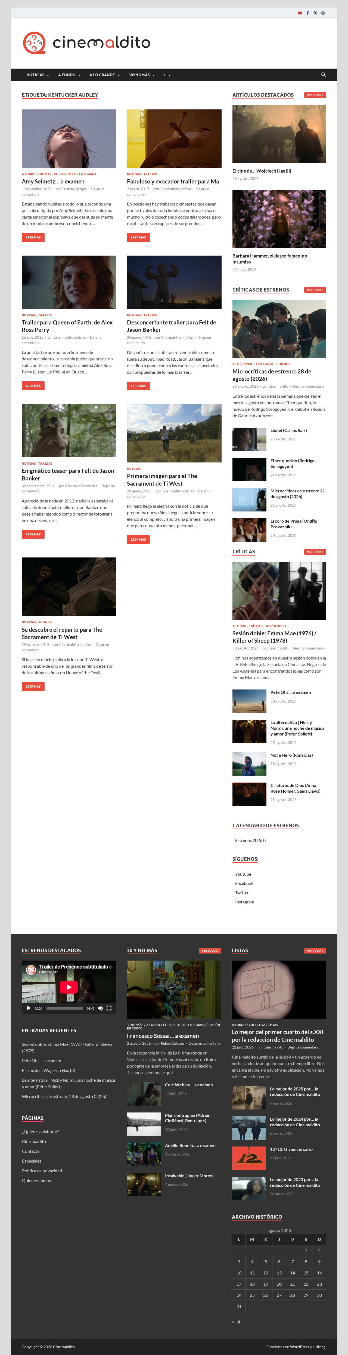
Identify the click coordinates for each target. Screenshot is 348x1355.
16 (319, 1272)
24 (239, 1295)
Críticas (44, 174)
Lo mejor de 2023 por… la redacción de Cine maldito (295, 1182)
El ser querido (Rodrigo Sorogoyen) (293, 463)
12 (265, 1272)
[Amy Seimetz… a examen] (69, 138)
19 (265, 1283)
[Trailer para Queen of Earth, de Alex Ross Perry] (69, 282)
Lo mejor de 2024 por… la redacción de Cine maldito (295, 1121)
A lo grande (102, 75)
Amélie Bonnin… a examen (190, 1145)
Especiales (31, 1160)
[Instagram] (323, 13)
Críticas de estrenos (273, 364)
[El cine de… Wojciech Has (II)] (279, 133)
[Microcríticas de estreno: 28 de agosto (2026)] (279, 330)
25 (252, 1295)
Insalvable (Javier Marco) (189, 1175)
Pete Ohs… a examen (291, 692)
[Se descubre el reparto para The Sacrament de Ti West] (69, 586)
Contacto (31, 1151)
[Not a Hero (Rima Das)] (249, 755)
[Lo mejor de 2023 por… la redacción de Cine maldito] (249, 1179)
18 (252, 1283)
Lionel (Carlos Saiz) (289, 430)
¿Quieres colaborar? (40, 1131)
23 (319, 1283)
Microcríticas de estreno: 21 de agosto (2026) (298, 493)
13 (279, 1272)
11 (252, 1272)
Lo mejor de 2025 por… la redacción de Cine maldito (295, 1091)
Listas (273, 1025)
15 (305, 1272)
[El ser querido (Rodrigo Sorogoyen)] (249, 461)
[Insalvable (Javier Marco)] (144, 1176)
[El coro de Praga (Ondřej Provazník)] (249, 521)
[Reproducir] (29, 1008)
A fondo (67, 75)
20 (279, 1283)
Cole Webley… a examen (189, 1084)
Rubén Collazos (173, 1043)
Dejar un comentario (308, 386)
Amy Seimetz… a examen (53, 181)
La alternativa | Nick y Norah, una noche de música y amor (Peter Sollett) (297, 728)
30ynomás (139, 75)
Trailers (150, 174)
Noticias (35, 75)
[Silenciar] (100, 1008)
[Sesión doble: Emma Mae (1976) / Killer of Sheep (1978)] (279, 592)
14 (292, 1272)
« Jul (236, 1321)
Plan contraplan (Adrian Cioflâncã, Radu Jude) (187, 1117)
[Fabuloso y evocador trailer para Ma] (174, 138)
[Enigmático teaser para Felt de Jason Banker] (69, 430)
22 (305, 1283)
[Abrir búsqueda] (323, 75)
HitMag (319, 1346)
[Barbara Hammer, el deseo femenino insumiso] (279, 218)
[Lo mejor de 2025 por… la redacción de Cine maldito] (249, 1089)
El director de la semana (75, 174)
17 (239, 1283)
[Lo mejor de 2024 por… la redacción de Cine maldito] (249, 1119)
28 (292, 1295)
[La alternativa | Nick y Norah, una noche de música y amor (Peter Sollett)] (249, 722)
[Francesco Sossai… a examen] (174, 963)
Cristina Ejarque (74, 189)
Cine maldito (278, 386)
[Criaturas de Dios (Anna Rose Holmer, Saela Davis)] (249, 785)
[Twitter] (315, 13)
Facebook (244, 883)
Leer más (31, 236)
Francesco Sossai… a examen (163, 1035)
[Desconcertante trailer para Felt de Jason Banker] (174, 282)
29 (305, 1295)
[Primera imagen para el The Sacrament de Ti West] (174, 433)
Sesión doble (276, 626)
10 (239, 1272)
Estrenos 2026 (248, 840)
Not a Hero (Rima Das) (292, 755)
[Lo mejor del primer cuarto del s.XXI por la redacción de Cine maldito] (279, 963)
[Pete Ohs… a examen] (249, 692)
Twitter (242, 892)
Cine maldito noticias (175, 189)
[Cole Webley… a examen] (144, 1085)
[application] (69, 987)
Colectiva (257, 1025)
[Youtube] (300, 13)
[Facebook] (307, 13)
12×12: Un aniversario (291, 1149)
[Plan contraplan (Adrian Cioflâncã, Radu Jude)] (144, 1115)
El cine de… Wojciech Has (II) (261, 171)
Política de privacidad (42, 1170)
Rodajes (45, 622)
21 (292, 1283)
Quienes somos (36, 1180)
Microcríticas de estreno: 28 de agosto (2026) (64, 1096)
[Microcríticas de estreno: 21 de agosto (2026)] (249, 491)
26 (265, 1295)
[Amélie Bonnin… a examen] (144, 1145)
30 (319, 1295)
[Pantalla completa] (109, 1008)
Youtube (243, 873)
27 (279, 1295)
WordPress (299, 1346)
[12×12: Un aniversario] (249, 1149)
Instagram (244, 901)
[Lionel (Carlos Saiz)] (249, 430)
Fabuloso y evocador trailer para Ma (173, 181)
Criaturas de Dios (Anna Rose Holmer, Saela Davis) (296, 788)
